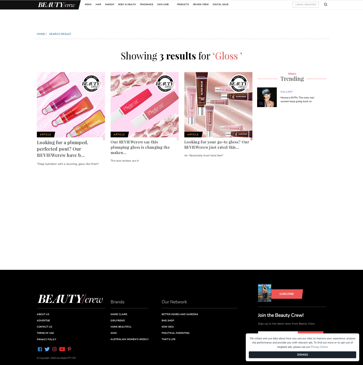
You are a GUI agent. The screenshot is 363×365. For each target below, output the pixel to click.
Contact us (44, 326)
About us (43, 314)
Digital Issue (221, 4)
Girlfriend (118, 320)
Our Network (174, 302)
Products (183, 4)
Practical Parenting (176, 333)
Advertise (43, 320)
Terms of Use (45, 333)
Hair (98, 4)
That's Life (169, 339)
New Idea (168, 326)
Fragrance (146, 4)
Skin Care (163, 4)
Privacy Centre (319, 347)
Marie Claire (119, 314)
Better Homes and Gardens (180, 314)
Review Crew (201, 4)
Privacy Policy (46, 339)
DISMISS (302, 354)
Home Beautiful (121, 326)
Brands (117, 302)
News (88, 4)
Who (114, 333)
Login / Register (306, 4)
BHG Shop (168, 320)
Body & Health (127, 4)
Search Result (60, 34)
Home (41, 34)
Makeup (109, 4)
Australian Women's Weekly (130, 339)
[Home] (56, 4)
